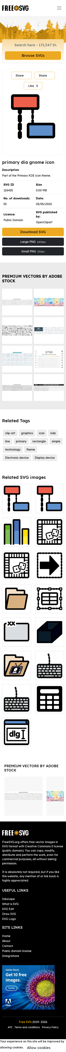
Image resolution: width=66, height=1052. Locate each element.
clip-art (10, 433)
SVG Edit (8, 909)
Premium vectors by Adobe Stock (32, 278)
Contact (7, 946)
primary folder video (16, 673)
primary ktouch (49, 675)
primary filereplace (49, 573)
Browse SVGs (33, 55)
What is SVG (10, 904)
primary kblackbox (49, 639)
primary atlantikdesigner (50, 539)
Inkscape (8, 899)
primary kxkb (15, 708)
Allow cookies (39, 1047)
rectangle (39, 441)
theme (30, 449)
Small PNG (33, 251)
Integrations (10, 956)
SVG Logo (9, 919)
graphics (27, 433)
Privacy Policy (50, 1027)
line (7, 441)
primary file (13, 608)
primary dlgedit (16, 740)
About (6, 941)
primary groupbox (16, 639)
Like (33, 86)
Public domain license (17, 951)
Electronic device (17, 457)
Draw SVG (9, 914)
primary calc (47, 708)
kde (53, 433)
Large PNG (33, 242)
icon (42, 433)
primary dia (47, 508)
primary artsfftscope (16, 539)
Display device (45, 457)
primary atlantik (16, 573)
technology (12, 449)
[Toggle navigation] (59, 8)
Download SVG (33, 232)
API (10, 1027)
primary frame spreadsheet (49, 606)
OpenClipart (44, 222)
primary (21, 441)
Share (20, 75)
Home (6, 936)
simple (56, 441)
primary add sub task (16, 506)
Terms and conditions (27, 1027)
